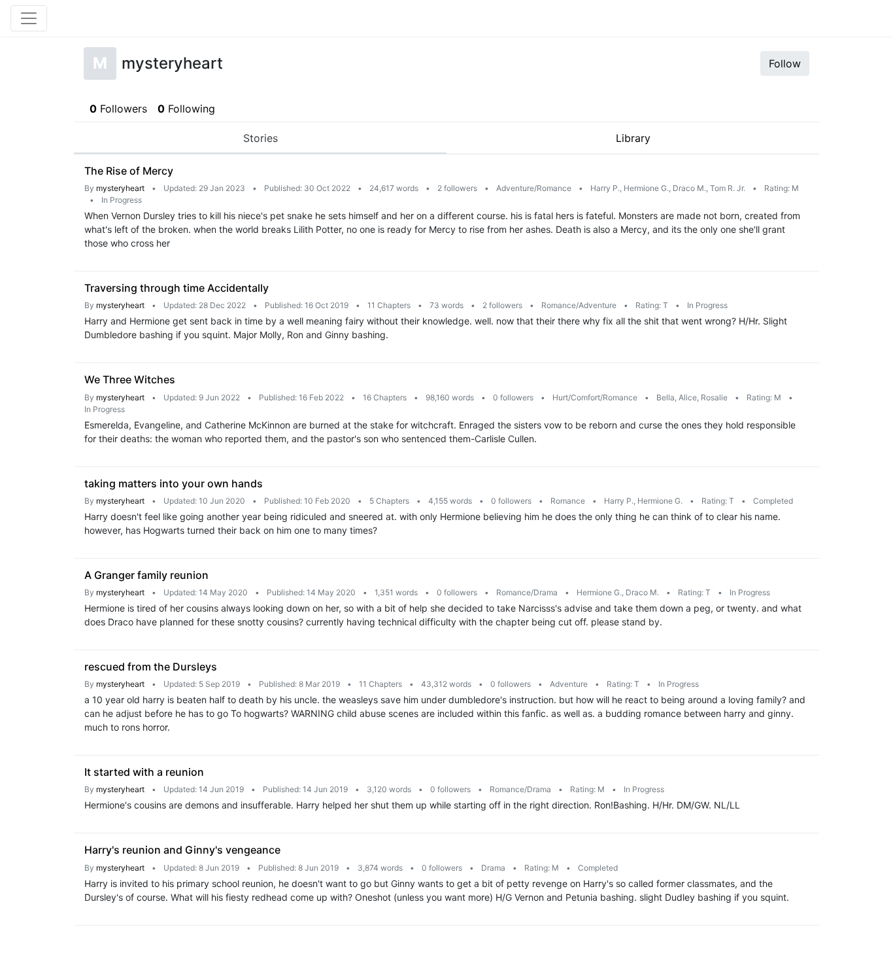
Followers (118, 108)
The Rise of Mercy (128, 170)
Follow (785, 63)
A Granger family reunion (146, 575)
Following (186, 108)
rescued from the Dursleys (150, 666)
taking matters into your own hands (173, 483)
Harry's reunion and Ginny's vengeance (182, 849)
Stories (260, 138)
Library (633, 138)
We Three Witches (129, 379)
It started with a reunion (144, 771)
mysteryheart (120, 188)
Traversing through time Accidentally (176, 287)
